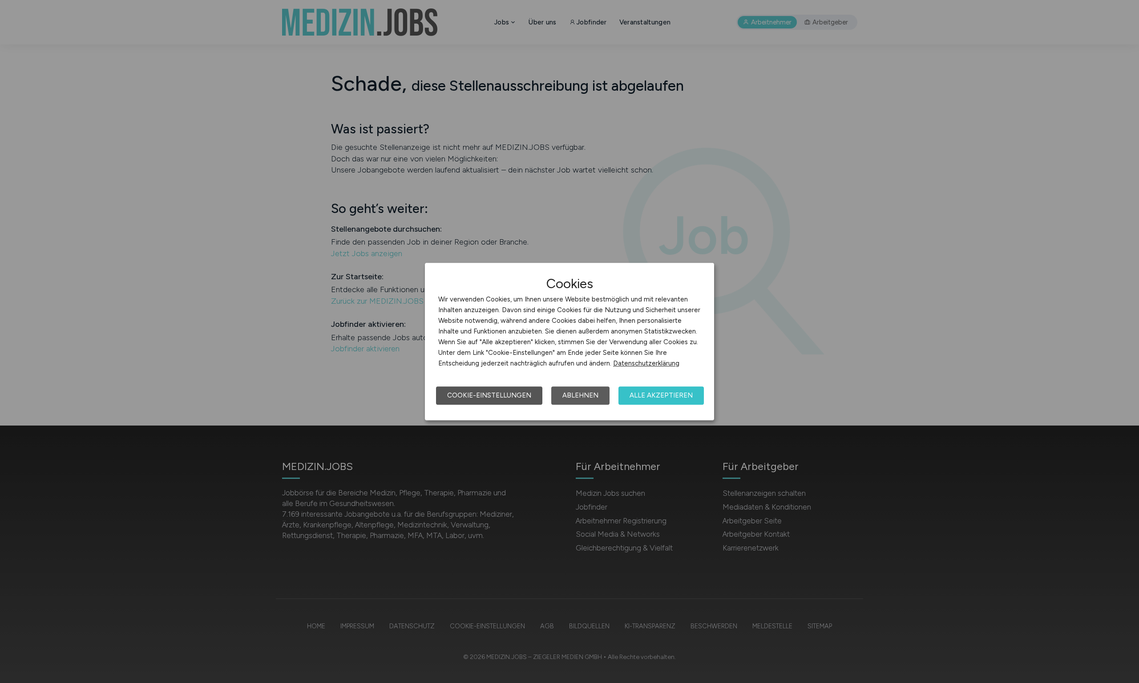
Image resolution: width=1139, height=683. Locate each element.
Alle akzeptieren (661, 395)
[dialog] (569, 341)
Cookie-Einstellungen (489, 395)
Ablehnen (580, 395)
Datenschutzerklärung (646, 363)
